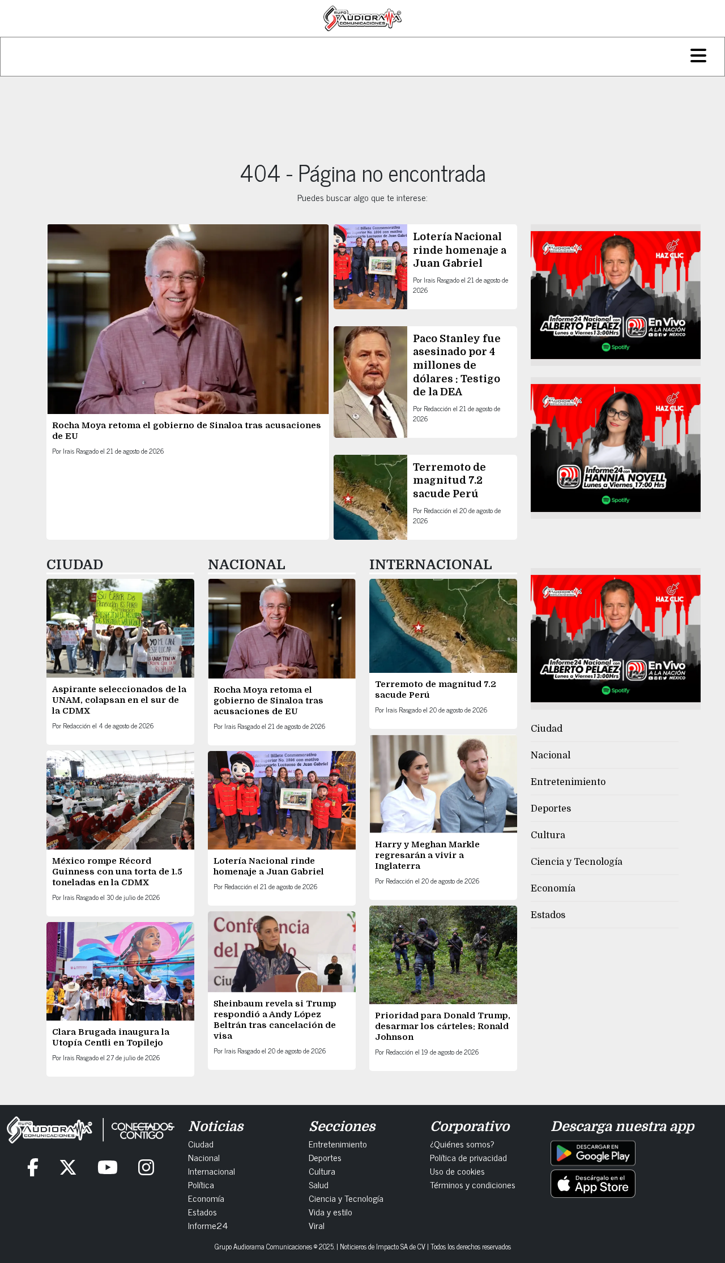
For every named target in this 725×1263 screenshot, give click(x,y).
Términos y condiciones (472, 1184)
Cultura (548, 835)
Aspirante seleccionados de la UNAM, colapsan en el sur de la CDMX (119, 700)
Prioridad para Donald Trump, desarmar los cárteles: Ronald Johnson (442, 1026)
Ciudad (546, 729)
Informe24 (208, 1225)
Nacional (550, 755)
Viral (317, 1225)
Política (201, 1184)
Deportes (551, 809)
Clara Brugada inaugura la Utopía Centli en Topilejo (110, 1037)
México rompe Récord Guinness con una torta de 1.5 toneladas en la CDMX (117, 871)
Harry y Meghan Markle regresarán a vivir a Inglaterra (427, 855)
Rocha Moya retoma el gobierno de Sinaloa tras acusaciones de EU (268, 700)
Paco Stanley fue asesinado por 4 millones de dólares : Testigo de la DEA (457, 365)
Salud (319, 1184)
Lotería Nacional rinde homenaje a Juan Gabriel (459, 250)
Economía (553, 889)
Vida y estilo (330, 1211)
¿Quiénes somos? (462, 1143)
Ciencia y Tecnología (576, 862)
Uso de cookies (457, 1170)
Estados (548, 915)
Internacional (211, 1170)
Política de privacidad (468, 1157)
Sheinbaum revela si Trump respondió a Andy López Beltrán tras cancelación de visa (275, 1020)
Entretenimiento (568, 782)
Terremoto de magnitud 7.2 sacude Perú (449, 481)
